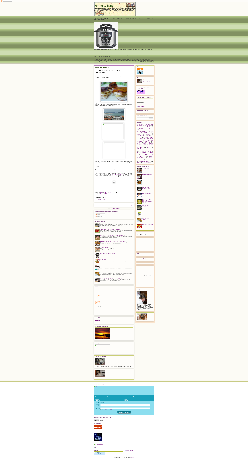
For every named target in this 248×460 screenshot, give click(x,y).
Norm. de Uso (106, 409)
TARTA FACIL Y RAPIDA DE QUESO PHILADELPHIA (110, 229)
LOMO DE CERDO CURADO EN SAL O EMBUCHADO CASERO (112, 235)
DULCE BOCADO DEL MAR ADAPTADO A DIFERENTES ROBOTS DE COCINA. (147, 201)
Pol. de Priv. (110, 409)
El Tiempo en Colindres (100, 322)
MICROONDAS (140, 135)
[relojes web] (140, 105)
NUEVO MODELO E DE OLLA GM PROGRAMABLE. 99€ (111, 278)
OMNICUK (139, 142)
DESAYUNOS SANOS (141, 131)
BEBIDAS (148, 126)
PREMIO (149, 147)
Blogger (132, 457)
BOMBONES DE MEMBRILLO (145, 212)
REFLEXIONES (148, 148)
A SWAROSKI (140, 126)
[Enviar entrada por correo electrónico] (116, 192)
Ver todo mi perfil (146, 81)
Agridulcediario (104, 5)
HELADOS (139, 134)
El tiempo (97, 320)
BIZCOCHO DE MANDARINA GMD (146, 188)
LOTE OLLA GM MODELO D (105, 223)
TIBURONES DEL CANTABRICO (146, 206)
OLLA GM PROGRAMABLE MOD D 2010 (108, 253)
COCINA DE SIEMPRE (103, 193)
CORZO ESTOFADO (104, 259)
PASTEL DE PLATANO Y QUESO (106, 272)
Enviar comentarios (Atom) (117, 208)
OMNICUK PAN (147, 142)
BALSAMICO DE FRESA (147, 193)
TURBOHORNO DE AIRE (144, 161)
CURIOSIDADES (145, 130)
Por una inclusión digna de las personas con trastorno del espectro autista (120, 397)
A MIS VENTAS (148, 125)
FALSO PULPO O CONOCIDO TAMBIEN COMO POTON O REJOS (113, 241)
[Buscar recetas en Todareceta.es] (98, 444)
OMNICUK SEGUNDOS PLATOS (145, 145)
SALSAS (138, 150)
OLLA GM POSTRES (148, 137)
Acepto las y (106, 409)
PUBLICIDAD (139, 148)
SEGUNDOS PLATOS (147, 150)
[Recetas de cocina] (98, 428)
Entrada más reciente (100, 205)
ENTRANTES (144, 133)
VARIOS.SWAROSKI (147, 162)
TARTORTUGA (145, 168)
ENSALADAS (150, 131)
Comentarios (99, 216)
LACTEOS (148, 134)
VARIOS (139, 162)
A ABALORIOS (140, 124)
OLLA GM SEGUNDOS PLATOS (145, 141)
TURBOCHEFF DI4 (150, 160)
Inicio (115, 205)
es (99, 453)
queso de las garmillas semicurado (118, 174)
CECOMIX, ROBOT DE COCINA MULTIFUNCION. (109, 265)
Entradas (98, 214)
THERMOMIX (149, 151)
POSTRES (140, 147)
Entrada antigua (129, 205)
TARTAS (142, 151)
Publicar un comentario (101, 199)
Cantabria (98, 454)
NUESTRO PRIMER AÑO (147, 224)
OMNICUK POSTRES (141, 143)
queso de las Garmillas (109, 103)
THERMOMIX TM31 (145, 153)
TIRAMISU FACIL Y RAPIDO (105, 247)
